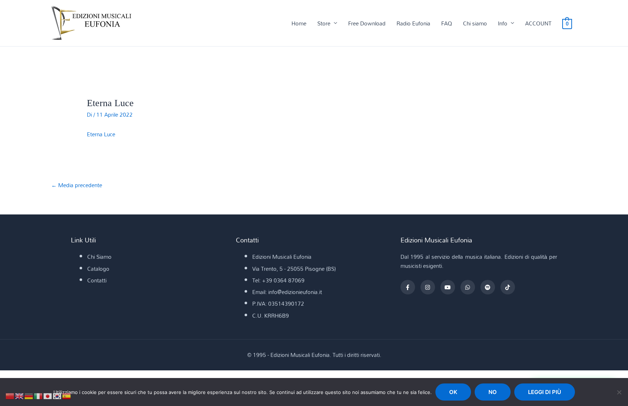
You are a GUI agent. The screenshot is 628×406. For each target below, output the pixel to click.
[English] (19, 395)
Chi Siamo (99, 256)
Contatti (96, 280)
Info (502, 23)
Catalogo (98, 268)
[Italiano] (38, 395)
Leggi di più (544, 392)
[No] (619, 392)
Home (298, 23)
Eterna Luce (101, 134)
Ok (453, 392)
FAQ (446, 23)
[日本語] (48, 395)
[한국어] (57, 395)
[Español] (67, 395)
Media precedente (76, 185)
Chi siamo (475, 23)
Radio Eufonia (413, 23)
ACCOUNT (538, 23)
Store (323, 23)
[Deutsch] (29, 395)
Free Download (367, 23)
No (492, 392)
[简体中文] (10, 395)
